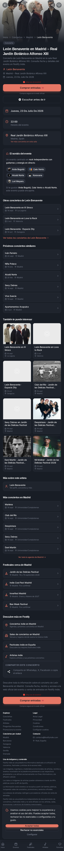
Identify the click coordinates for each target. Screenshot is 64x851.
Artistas (6, 723)
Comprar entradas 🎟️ (32, 87)
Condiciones (38, 726)
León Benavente (16, 69)
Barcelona (7, 741)
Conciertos (17, 37)
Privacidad (37, 720)
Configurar (32, 834)
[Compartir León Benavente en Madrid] (9, 671)
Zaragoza (7, 744)
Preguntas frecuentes (12, 726)
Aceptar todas (32, 825)
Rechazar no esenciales (32, 830)
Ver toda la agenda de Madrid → (32, 557)
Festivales (7, 720)
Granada (6, 754)
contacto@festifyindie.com (47, 737)
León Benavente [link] (45, 37)
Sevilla (6, 750)
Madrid (29, 37)
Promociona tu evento (12, 729)
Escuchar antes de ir (33, 99)
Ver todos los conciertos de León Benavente (24, 238)
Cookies (36, 723)
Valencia (6, 747)
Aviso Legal (37, 716)
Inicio (5, 37)
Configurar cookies (41, 729)
